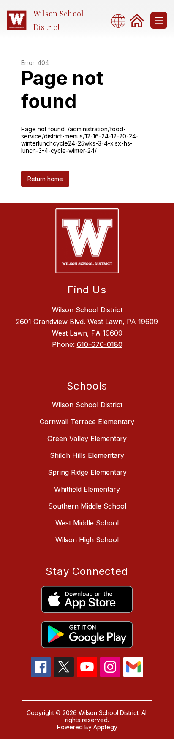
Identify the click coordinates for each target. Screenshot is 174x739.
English (120, 20)
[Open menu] (158, 20)
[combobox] (121, 20)
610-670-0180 (99, 344)
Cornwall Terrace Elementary (87, 421)
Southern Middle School (87, 506)
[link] (137, 20)
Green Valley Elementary (87, 438)
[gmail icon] (133, 674)
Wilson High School (87, 540)
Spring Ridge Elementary (87, 472)
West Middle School (87, 523)
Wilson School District (87, 405)
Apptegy (105, 727)
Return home (45, 178)
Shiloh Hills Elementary (87, 455)
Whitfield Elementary (87, 489)
